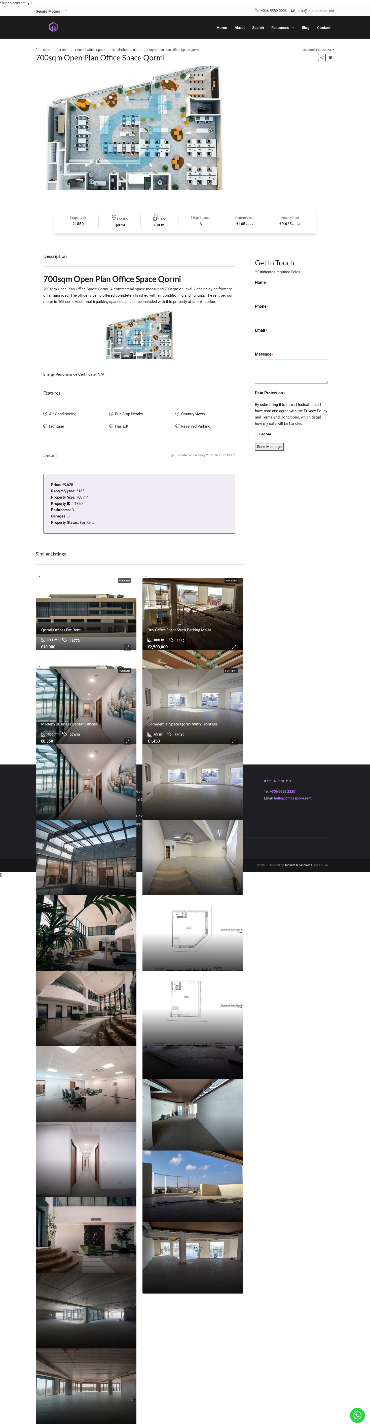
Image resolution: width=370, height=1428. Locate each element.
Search (258, 27)
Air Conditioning (62, 414)
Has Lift (121, 426)
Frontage (56, 426)
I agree (265, 434)
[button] (322, 57)
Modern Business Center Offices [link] (69, 723)
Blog (306, 27)
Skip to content (13, 3)
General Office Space (90, 50)
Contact (323, 27)
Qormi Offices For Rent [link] (61, 629)
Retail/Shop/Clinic (124, 50)
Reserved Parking (195, 426)
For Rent (62, 50)
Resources (280, 27)
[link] (86, 614)
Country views (193, 414)
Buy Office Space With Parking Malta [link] (179, 629)
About (240, 27)
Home (222, 27)
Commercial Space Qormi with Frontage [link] (182, 723)
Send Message (269, 446)
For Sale (231, 580)
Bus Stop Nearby (129, 414)
